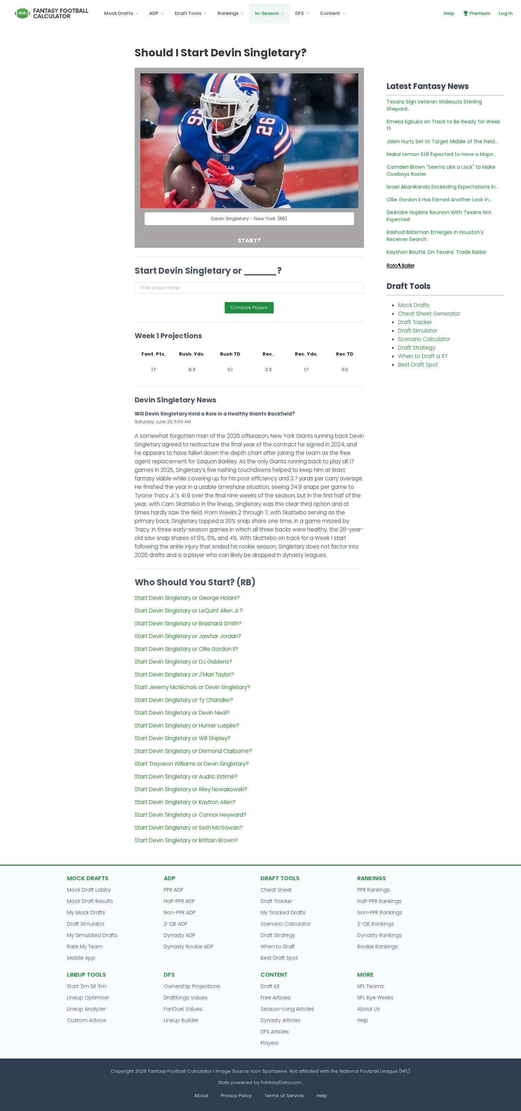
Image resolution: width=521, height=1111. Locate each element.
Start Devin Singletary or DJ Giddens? (183, 661)
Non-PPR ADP (180, 912)
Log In (505, 13)
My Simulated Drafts (92, 935)
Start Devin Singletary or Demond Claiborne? (193, 751)
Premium (480, 13)
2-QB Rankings (375, 923)
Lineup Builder (181, 1020)
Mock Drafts (118, 13)
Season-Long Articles (287, 1008)
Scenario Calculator (424, 339)
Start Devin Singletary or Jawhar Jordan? (188, 636)
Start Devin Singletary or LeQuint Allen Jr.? (189, 610)
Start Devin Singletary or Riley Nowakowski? (191, 789)
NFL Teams (370, 986)
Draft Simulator (417, 330)
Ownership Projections (192, 986)
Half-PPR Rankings (379, 901)
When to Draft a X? (423, 356)
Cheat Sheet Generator (429, 313)
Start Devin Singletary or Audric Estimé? (186, 776)
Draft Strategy (416, 347)
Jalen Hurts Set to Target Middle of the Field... (442, 141)
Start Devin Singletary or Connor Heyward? (190, 815)
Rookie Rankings (377, 946)
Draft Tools (188, 13)
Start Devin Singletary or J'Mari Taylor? (184, 674)
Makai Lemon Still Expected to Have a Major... (442, 154)
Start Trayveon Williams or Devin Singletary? (192, 763)
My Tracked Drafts (283, 912)
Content (330, 13)
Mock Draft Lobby (89, 889)
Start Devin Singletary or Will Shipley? (182, 738)
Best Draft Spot (418, 364)
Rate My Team (85, 946)
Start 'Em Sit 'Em (86, 986)
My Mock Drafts (86, 912)
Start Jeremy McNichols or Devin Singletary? (192, 687)
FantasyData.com (282, 1082)
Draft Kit (270, 986)
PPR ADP (173, 889)
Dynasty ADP (179, 935)
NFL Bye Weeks (375, 997)
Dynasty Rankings (379, 935)
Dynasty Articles (280, 1020)
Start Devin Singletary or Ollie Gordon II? (186, 649)
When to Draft (277, 946)
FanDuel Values (183, 1008)
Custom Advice (86, 1020)
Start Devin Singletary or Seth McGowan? (189, 827)
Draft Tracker (415, 322)
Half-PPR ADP (179, 901)
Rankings (228, 13)
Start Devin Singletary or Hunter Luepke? (187, 725)
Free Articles (275, 997)
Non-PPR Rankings (379, 912)
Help (449, 13)
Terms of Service (284, 1095)
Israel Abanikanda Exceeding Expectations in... (443, 186)
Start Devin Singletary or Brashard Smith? (188, 623)
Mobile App (81, 957)
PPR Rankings (373, 889)
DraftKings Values (186, 997)
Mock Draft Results (90, 901)
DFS (299, 13)
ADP (153, 13)
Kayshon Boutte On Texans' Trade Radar (436, 252)
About (201, 1095)
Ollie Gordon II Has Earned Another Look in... (439, 199)
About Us (368, 1008)
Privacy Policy (236, 1095)
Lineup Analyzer (86, 1008)
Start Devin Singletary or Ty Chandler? (184, 700)
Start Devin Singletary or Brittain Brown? (186, 840)
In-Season (267, 13)
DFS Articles (274, 1031)
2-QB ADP (175, 923)
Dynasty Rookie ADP (188, 946)
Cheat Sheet (276, 889)
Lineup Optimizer (88, 997)
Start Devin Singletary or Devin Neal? (182, 712)
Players (269, 1042)
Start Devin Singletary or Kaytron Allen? (185, 802)
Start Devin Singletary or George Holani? (187, 598)
